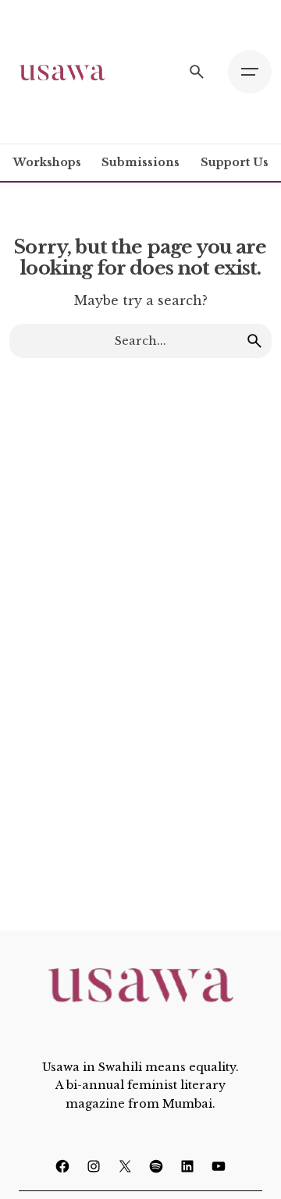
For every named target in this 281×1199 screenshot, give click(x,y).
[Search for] (140, 341)
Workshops (47, 162)
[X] (125, 1166)
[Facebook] (62, 1166)
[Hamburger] (250, 72)
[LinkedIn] (187, 1166)
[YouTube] (218, 1166)
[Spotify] (156, 1166)
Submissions (140, 162)
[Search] (197, 72)
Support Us (235, 162)
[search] (254, 341)
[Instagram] (93, 1166)
